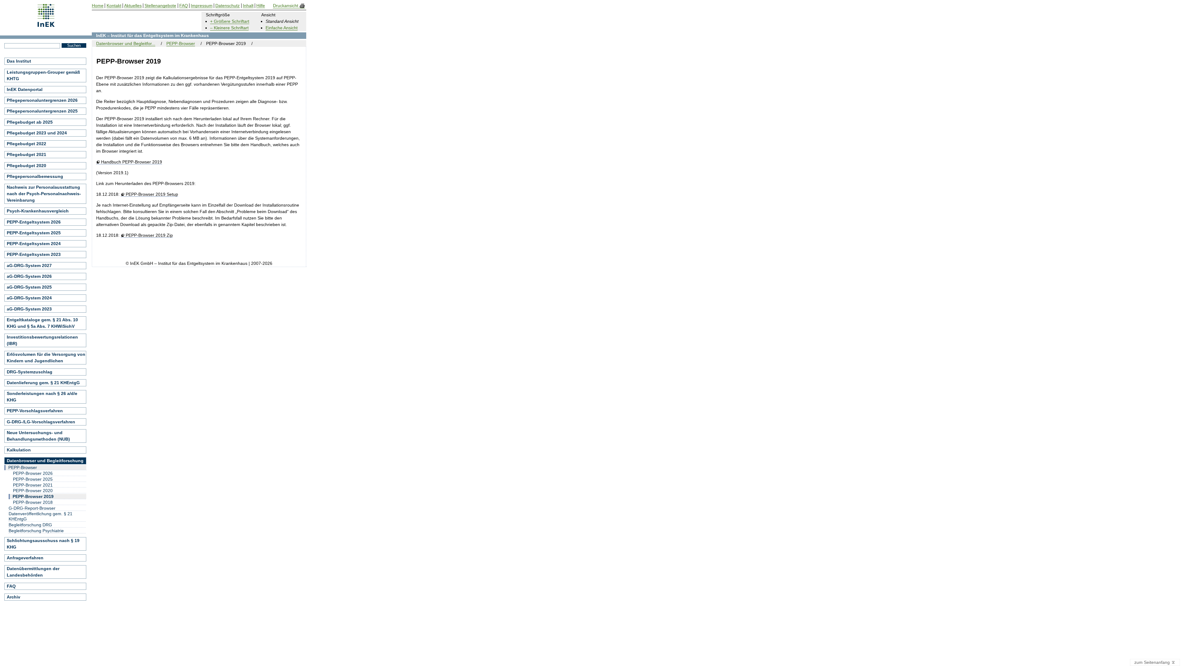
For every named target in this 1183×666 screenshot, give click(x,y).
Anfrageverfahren (25, 557)
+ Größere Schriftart (229, 21)
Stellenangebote (160, 5)
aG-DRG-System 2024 (29, 297)
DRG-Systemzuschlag (29, 371)
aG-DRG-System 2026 (29, 276)
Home (98, 5)
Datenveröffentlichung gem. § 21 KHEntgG (40, 516)
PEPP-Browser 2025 (33, 479)
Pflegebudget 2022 (26, 143)
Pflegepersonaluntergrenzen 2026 (42, 100)
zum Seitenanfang (1152, 662)
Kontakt (114, 5)
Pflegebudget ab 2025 (30, 122)
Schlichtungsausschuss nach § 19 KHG (43, 543)
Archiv (13, 596)
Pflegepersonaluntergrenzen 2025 (42, 111)
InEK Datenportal (25, 89)
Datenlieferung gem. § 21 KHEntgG (43, 382)
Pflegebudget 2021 (26, 154)
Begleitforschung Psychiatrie (36, 530)
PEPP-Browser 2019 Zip (149, 235)
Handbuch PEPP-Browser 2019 (131, 162)
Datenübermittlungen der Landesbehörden (33, 572)
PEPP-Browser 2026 (33, 473)
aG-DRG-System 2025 (29, 287)
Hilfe (260, 5)
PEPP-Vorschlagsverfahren (35, 410)
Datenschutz (227, 5)
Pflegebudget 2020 (26, 165)
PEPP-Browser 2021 (33, 485)
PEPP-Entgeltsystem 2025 (34, 232)
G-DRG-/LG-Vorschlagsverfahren (41, 421)
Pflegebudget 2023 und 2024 (37, 132)
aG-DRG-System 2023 (29, 308)
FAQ (11, 586)
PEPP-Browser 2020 (33, 490)
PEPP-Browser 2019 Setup (152, 194)
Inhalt (248, 5)
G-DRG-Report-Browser (32, 508)
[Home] (46, 25)
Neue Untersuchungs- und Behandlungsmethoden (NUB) (38, 436)
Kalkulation (19, 449)
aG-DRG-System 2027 (29, 265)
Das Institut (19, 61)
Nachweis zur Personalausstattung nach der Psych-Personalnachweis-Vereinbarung (44, 194)
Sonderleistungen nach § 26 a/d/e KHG (42, 396)
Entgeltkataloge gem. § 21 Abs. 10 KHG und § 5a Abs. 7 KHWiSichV (42, 323)
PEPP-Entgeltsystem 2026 (34, 222)
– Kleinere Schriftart (229, 27)
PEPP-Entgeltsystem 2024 (34, 243)
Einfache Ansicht (282, 27)
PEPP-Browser (180, 43)
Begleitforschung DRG (30, 524)
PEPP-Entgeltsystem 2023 (34, 254)
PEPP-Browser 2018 (33, 502)
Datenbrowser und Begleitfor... (125, 43)
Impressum (202, 5)
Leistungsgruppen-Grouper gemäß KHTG (43, 75)
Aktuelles (133, 5)
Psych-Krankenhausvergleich (38, 210)
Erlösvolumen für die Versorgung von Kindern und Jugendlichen (46, 357)
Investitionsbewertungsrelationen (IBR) (42, 340)
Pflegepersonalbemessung (35, 176)
